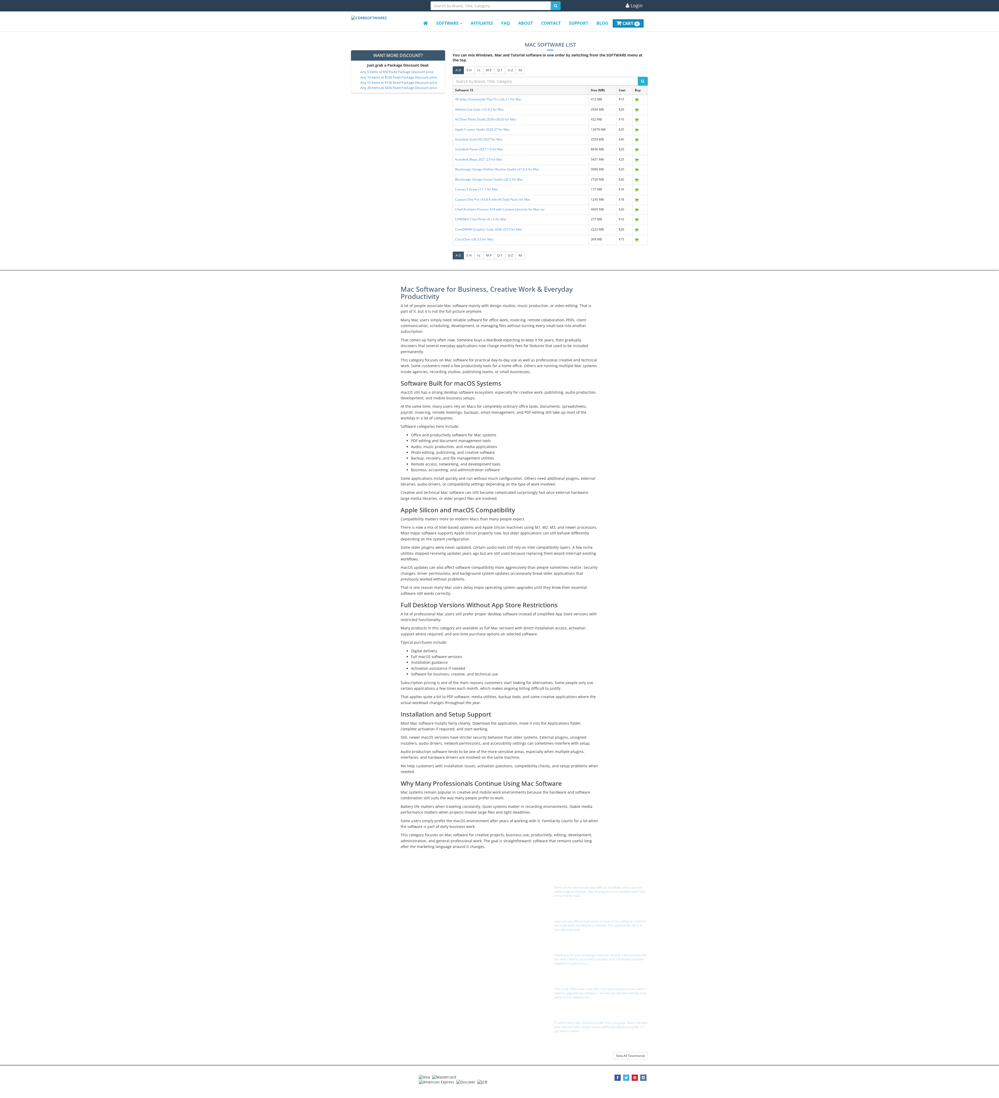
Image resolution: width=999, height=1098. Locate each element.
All (520, 70)
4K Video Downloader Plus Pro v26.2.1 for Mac (488, 99)
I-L (479, 70)
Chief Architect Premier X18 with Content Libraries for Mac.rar (500, 209)
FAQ (505, 23)
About (525, 23)
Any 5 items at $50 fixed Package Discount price (396, 72)
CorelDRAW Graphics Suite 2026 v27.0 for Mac (488, 229)
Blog (602, 23)
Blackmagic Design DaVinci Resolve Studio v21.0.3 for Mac (497, 169)
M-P (489, 70)
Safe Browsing (465, 903)
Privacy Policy (363, 892)
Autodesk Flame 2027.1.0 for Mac (479, 149)
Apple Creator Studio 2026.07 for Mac (482, 129)
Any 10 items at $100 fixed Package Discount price (398, 77)
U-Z (510, 70)
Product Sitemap (366, 909)
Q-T (499, 70)
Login (636, 5)
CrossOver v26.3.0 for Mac (474, 239)
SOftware (448, 23)
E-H (469, 70)
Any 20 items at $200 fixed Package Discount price (398, 88)
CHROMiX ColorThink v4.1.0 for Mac (481, 219)
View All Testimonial (630, 1056)
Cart (630, 23)
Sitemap (360, 903)
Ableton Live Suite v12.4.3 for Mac (479, 109)
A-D (458, 70)
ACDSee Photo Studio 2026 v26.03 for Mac (485, 119)
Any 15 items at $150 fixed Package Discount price (398, 82)
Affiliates (482, 23)
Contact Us (463, 897)
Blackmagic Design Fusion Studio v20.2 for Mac (489, 179)
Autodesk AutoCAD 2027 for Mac (479, 139)
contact (551, 23)
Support (578, 23)
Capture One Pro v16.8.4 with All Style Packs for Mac (492, 199)
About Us (360, 886)
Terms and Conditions (370, 897)
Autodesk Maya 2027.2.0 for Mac (479, 159)
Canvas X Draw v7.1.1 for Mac (476, 189)
